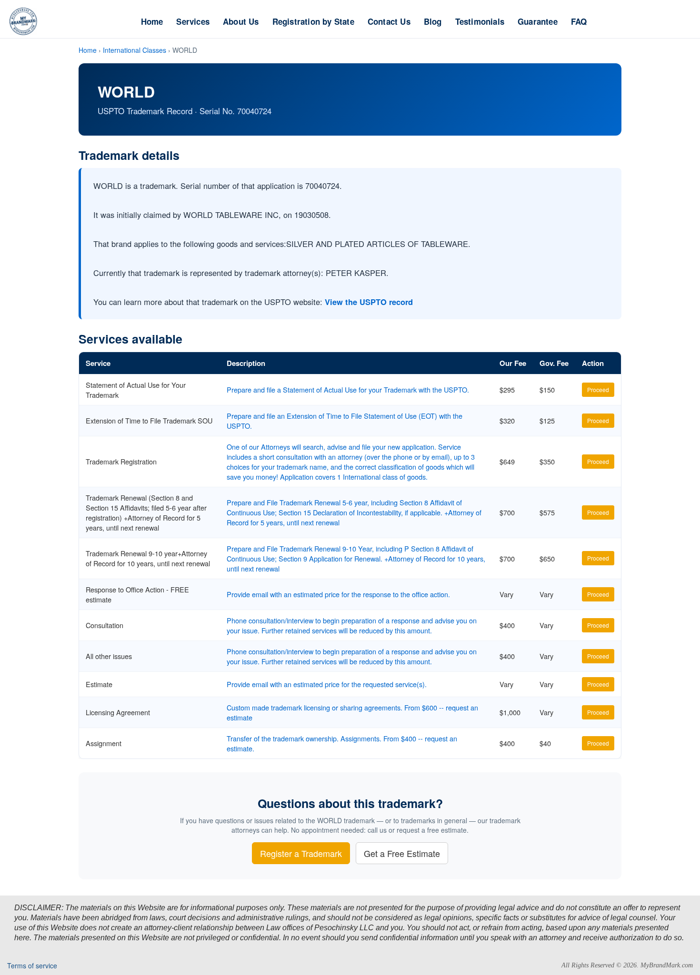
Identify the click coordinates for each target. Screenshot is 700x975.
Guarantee (538, 21)
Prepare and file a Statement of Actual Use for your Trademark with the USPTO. (348, 389)
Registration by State (313, 21)
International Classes (134, 50)
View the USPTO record (369, 301)
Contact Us (389, 21)
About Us (241, 21)
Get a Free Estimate (402, 853)
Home (152, 21)
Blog (433, 21)
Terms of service (32, 965)
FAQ (579, 21)
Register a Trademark (301, 853)
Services (193, 21)
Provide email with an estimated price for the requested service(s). (327, 684)
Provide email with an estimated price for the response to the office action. (338, 594)
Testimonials (479, 21)
